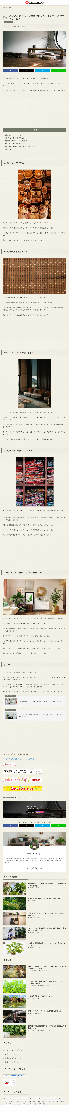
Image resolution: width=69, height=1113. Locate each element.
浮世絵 (5, 1104)
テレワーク (53, 1098)
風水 (44, 1104)
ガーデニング (24, 1098)
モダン (5, 1101)
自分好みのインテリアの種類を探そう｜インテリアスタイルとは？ (40, 701)
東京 (57, 1101)
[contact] (40, 868)
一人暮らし (18, 1101)
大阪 (34, 1101)
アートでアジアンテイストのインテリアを (20, 146)
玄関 (10, 1104)
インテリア (19, 797)
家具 (31, 797)
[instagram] (32, 868)
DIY (4, 1098)
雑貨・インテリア (9, 22)
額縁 (39, 1104)
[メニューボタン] (66, 2)
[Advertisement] (34, 111)
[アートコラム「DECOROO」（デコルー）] (34, 2)
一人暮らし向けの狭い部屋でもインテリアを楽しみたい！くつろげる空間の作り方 (41, 716)
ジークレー (45, 1098)
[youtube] (36, 868)
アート (9, 1098)
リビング (26, 797)
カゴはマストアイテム (14, 135)
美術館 (19, 1104)
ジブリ (38, 1098)
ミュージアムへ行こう (14, 1050)
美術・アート (11, 1054)
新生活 (48, 1101)
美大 (14, 1104)
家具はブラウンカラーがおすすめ (17, 141)
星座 (53, 1101)
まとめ (9, 149)
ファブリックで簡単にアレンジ (17, 144)
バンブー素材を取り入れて (15, 138)
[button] (10, 70)
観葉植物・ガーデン (13, 1058)
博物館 (29, 1101)
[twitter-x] (28, 868)
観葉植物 (25, 1104)
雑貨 (35, 1104)
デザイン (60, 1098)
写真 (24, 1101)
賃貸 (31, 1104)
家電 (43, 1101)
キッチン (32, 1098)
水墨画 (62, 1101)
